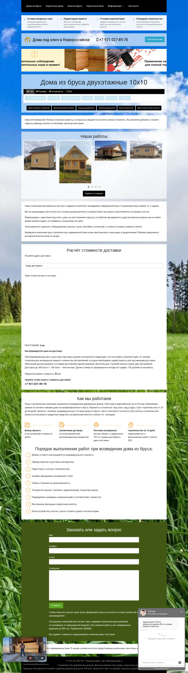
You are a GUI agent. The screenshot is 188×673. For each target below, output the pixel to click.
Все (70, 91)
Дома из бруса (33, 6)
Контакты (134, 6)
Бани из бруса (75, 6)
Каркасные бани (95, 6)
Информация (114, 6)
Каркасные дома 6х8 (107, 108)
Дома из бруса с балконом (38, 108)
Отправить (56, 605)
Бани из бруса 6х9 (126, 108)
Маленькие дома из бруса (64, 108)
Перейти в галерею (93, 193)
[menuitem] (34, 6)
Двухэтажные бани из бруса (148, 108)
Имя (51, 535)
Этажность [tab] (57, 91)
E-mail (51, 557)
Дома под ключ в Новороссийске (61, 39)
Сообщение (54, 568)
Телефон (53, 546)
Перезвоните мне (155, 39)
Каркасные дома (54, 6)
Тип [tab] (31, 91)
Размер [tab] (42, 91)
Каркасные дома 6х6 (86, 108)
